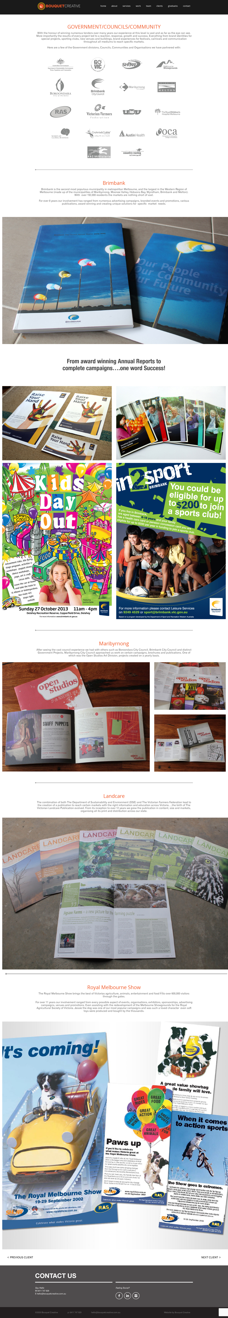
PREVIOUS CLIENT (21, 1257)
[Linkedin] (127, 1295)
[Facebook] (119, 1295)
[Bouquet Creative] (59, 6)
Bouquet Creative (182, 1312)
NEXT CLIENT (209, 1257)
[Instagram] (135, 1295)
